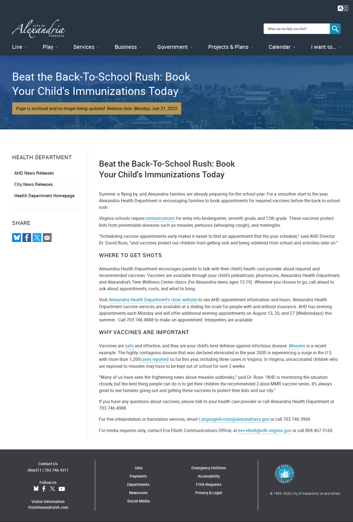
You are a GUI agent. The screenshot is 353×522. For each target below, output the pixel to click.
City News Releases (33, 184)
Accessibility (209, 476)
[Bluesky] (16, 237)
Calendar (280, 46)
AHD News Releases (34, 173)
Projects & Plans (228, 46)
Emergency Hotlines (208, 467)
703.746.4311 (56, 470)
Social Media (138, 501)
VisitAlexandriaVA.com (48, 507)
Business (126, 46)
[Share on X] (37, 237)
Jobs (138, 467)
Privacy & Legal (208, 492)
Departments (138, 484)
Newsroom (138, 492)
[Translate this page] (343, 8)
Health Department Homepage (44, 196)
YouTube (62, 489)
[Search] (335, 28)
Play (48, 46)
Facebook (44, 489)
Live (17, 46)
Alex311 (35, 470)
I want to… (323, 46)
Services (83, 46)
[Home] (39, 28)
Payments (138, 476)
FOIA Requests (208, 484)
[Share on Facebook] (26, 237)
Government (172, 46)
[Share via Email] (47, 237)
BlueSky (36, 489)
